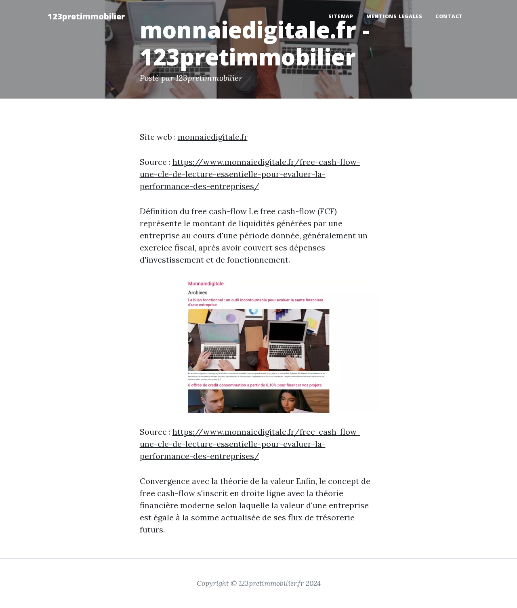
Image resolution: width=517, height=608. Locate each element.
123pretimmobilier (86, 16)
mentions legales (394, 16)
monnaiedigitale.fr (213, 137)
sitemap (340, 16)
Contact (449, 16)
